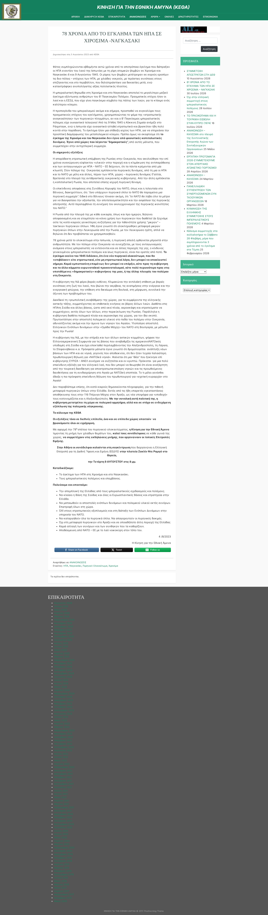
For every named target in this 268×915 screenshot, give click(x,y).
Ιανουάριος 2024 (63, 696)
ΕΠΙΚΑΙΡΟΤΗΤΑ (116, 16)
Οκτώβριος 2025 (63, 633)
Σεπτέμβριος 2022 (64, 747)
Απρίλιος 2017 (61, 891)
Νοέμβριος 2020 (63, 817)
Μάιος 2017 (60, 887)
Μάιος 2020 (60, 837)
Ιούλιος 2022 (61, 753)
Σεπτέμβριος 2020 (64, 824)
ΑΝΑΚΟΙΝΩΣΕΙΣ (138, 16)
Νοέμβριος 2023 (63, 703)
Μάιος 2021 (60, 797)
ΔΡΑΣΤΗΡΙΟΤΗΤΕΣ (188, 16)
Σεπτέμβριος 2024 (64, 673)
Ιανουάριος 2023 (63, 733)
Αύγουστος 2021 (63, 787)
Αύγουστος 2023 (63, 713)
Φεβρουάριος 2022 (64, 767)
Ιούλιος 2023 (61, 717)
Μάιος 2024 (60, 686)
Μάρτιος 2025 (61, 656)
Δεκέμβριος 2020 (63, 814)
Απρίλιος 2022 (62, 763)
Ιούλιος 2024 (61, 680)
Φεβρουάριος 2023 (64, 730)
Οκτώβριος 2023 (63, 706)
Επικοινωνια (210, 16)
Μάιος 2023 (60, 720)
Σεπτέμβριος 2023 (64, 710)
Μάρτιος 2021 (61, 804)
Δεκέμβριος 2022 (63, 737)
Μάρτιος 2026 (61, 616)
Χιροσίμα (113, 565)
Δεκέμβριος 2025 (63, 626)
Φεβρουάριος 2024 (64, 693)
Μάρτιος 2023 (61, 727)
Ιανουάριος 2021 (63, 810)
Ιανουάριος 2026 (63, 623)
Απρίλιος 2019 (61, 864)
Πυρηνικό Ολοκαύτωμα (95, 565)
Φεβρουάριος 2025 (64, 660)
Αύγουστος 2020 (63, 827)
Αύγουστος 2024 (63, 676)
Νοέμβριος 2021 (63, 777)
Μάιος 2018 (60, 881)
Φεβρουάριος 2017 (64, 894)
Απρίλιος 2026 (62, 613)
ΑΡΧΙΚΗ (75, 16)
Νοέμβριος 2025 (63, 629)
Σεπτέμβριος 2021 (64, 783)
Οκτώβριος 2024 (63, 670)
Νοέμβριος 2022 (63, 740)
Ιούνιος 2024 (61, 683)
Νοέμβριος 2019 (63, 857)
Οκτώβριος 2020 (63, 820)
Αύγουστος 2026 (63, 603)
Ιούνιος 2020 (61, 834)
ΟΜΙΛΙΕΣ (169, 16)
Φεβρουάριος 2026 (64, 619)
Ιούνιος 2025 (61, 646)
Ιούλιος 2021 (61, 790)
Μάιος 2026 (60, 609)
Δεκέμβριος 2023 (63, 700)
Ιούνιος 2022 (61, 757)
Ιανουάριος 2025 (63, 663)
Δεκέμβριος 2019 (63, 854)
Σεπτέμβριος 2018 (64, 874)
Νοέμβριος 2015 (63, 897)
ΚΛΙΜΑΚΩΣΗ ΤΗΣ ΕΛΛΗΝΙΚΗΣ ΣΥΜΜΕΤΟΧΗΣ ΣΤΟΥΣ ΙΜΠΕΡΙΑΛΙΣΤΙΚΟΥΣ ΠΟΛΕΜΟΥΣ (200, 216)
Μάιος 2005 (60, 901)
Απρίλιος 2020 (62, 841)
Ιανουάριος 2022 (63, 770)
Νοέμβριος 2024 (63, 666)
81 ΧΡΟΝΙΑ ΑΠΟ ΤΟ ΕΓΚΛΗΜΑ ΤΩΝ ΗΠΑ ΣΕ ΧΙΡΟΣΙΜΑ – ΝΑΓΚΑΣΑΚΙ (201, 86)
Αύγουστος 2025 (63, 640)
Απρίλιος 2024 (62, 690)
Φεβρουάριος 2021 (64, 807)
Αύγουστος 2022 (63, 750)
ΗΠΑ (65, 565)
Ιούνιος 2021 (61, 794)
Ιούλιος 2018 (61, 877)
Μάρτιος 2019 (61, 867)
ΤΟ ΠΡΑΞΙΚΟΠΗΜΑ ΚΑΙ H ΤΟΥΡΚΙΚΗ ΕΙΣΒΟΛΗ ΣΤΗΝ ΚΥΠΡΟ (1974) (201, 119)
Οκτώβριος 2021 (63, 780)
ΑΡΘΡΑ (154, 16)
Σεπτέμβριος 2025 (64, 636)
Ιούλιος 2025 (61, 643)
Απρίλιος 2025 (62, 653)
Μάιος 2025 (60, 650)
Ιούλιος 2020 (61, 830)
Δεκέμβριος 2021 (63, 773)
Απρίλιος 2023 (62, 723)
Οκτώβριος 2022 (63, 743)
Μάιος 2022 (60, 760)
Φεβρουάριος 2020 (64, 847)
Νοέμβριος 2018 (63, 871)
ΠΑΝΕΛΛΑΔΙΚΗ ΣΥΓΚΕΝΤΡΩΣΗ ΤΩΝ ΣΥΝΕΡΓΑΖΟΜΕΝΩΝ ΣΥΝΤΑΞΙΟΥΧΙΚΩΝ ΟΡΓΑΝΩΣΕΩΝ (201, 194)
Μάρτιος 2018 (61, 884)
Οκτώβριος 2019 (63, 861)
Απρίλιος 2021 (61, 800)
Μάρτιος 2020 (61, 844)
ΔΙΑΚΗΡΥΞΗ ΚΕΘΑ (94, 16)
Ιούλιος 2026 (61, 606)
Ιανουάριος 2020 (63, 850)
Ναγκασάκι (75, 565)
